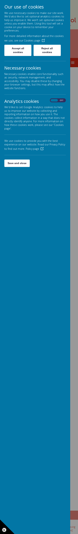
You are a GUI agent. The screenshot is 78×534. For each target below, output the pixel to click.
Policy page (32, 148)
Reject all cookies (47, 50)
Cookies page (32, 40)
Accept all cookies (18, 50)
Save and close (17, 163)
